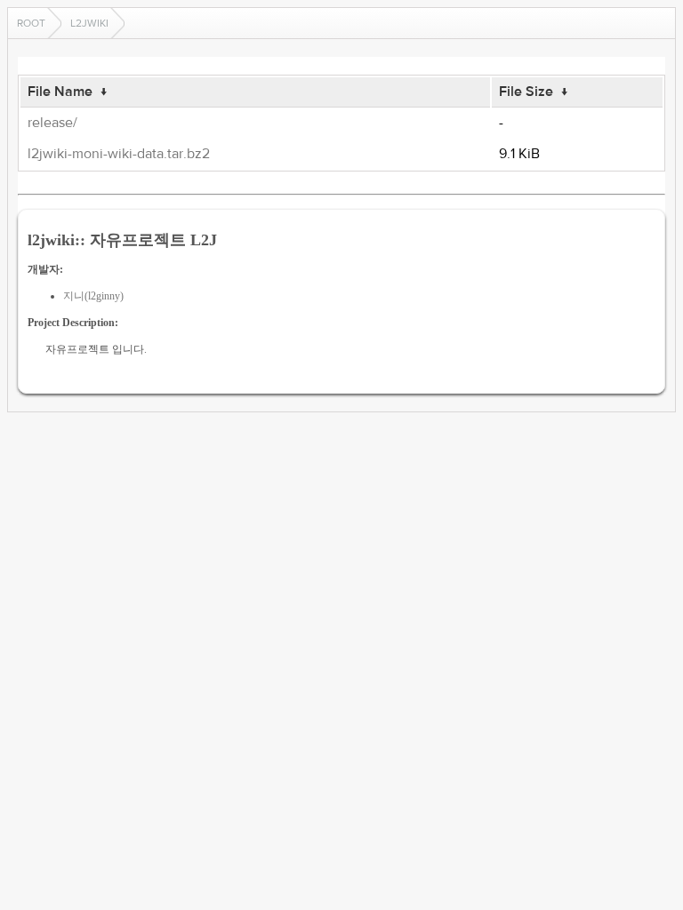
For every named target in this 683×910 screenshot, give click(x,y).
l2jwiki (89, 23)
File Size (526, 91)
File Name (60, 91)
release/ (52, 123)
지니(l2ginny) (93, 296)
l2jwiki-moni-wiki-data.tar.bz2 (119, 154)
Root (31, 23)
